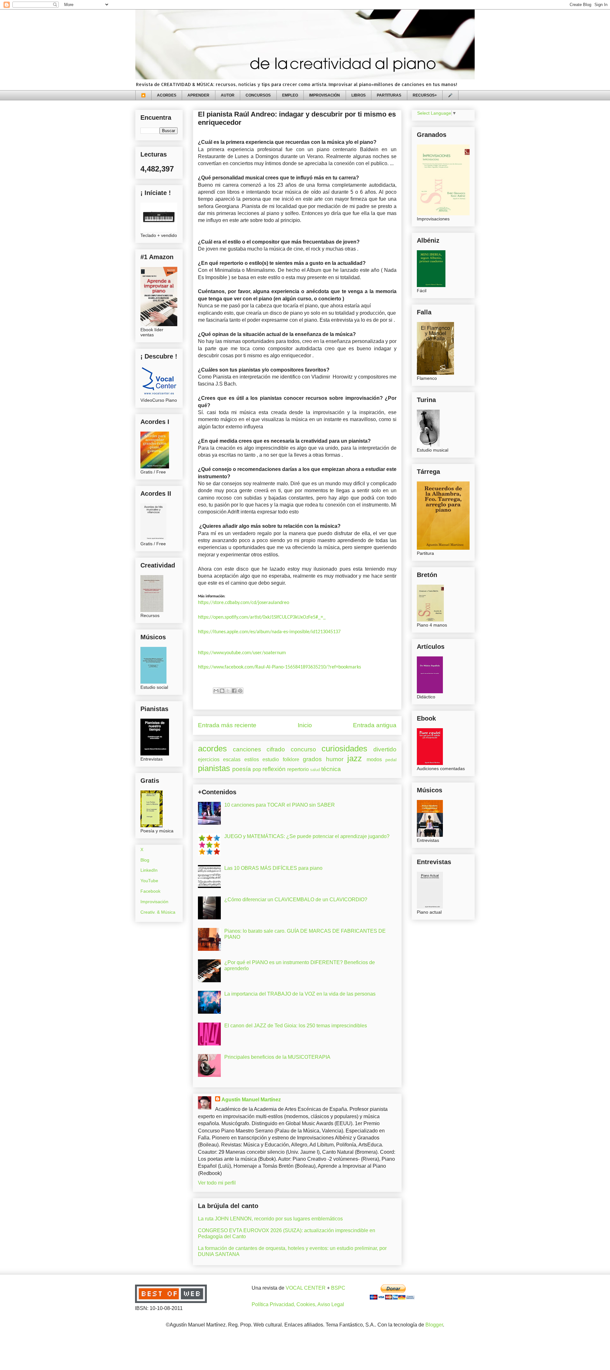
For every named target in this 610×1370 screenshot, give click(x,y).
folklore (291, 759)
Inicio (305, 725)
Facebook (150, 891)
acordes (212, 748)
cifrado (276, 749)
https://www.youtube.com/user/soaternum (242, 652)
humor (334, 759)
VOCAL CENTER (306, 1288)
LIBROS (358, 95)
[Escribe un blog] (222, 691)
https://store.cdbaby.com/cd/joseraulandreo (243, 602)
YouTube (149, 880)
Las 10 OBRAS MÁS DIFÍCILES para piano (273, 868)
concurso (303, 749)
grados (312, 759)
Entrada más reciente (227, 725)
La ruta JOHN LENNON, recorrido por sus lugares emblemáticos (270, 1218)
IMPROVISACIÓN (324, 95)
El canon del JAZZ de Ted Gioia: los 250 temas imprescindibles (295, 1025)
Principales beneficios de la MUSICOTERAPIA (277, 1057)
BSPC (338, 1288)
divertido (384, 749)
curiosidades (344, 748)
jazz (354, 758)
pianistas (214, 768)
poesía (241, 769)
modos (374, 759)
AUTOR (227, 95)
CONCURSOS (258, 95)
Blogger (434, 1324)
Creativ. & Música (157, 912)
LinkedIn (149, 870)
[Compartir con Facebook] (234, 691)
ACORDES (166, 95)
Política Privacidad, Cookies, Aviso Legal (298, 1304)
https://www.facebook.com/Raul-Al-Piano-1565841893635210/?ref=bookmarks (279, 667)
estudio (270, 759)
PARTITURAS (389, 95)
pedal (390, 759)
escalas (232, 759)
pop (257, 769)
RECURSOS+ (425, 95)
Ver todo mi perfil (217, 1182)
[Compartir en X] (228, 691)
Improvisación (154, 901)
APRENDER (198, 95)
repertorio (298, 769)
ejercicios (209, 759)
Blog (144, 860)
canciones (247, 749)
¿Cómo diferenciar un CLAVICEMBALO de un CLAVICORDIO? (295, 899)
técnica (331, 769)
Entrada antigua (374, 725)
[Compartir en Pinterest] (240, 691)
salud (315, 769)
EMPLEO (290, 95)
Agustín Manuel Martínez (251, 1099)
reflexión (274, 769)
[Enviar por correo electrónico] (216, 691)
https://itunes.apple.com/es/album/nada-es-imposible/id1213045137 (269, 632)
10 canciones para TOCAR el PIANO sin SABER (279, 805)
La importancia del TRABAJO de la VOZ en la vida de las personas (300, 994)
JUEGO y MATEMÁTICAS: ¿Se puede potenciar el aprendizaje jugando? (307, 836)
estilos (251, 759)
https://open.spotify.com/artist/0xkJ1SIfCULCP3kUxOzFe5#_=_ (262, 617)
